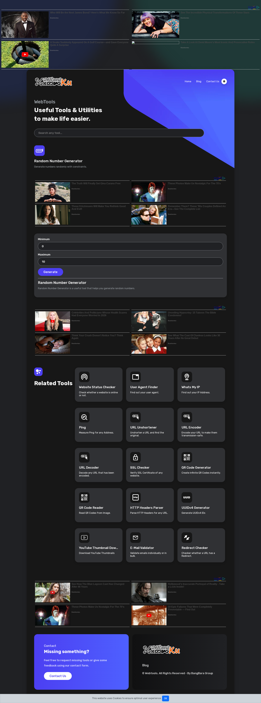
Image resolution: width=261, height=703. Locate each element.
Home (188, 81)
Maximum (44, 254)
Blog (198, 81)
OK (165, 698)
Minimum (44, 239)
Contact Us (212, 81)
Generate (51, 272)
